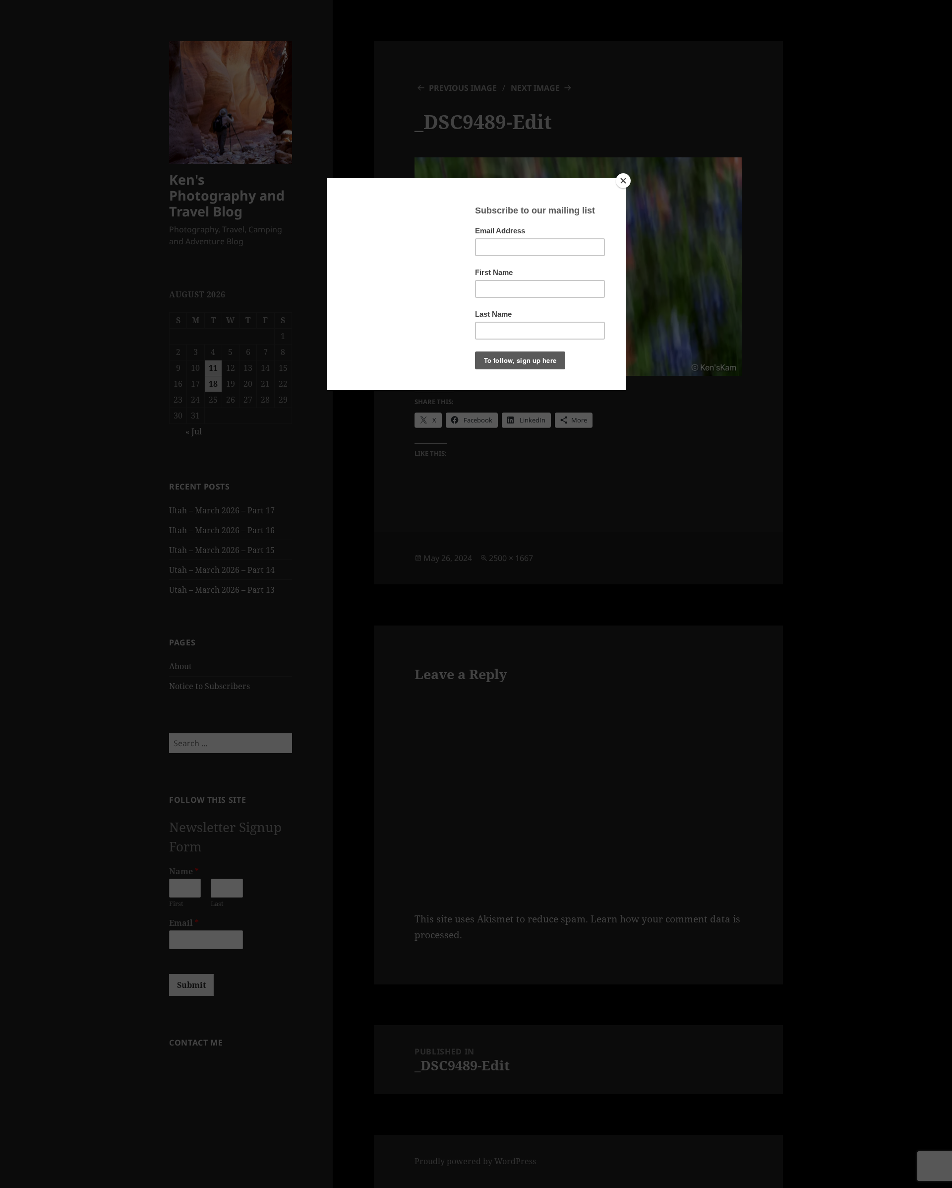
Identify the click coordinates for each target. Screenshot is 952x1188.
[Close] (623, 180)
